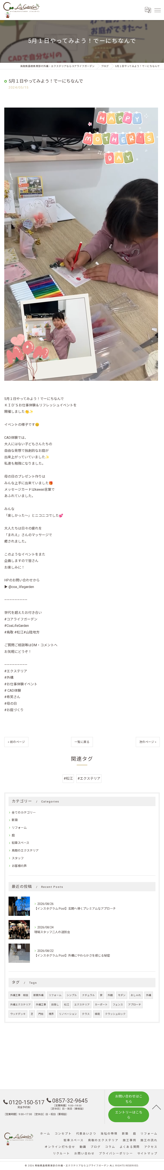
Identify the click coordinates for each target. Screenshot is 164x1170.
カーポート (101, 1004)
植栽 (97, 1013)
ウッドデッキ (18, 1013)
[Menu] (157, 10)
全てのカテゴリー (24, 812)
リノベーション (68, 1013)
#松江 (68, 778)
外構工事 (41, 1004)
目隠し (55, 1004)
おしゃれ (136, 995)
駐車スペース (20, 843)
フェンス (118, 1004)
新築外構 (38, 995)
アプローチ (134, 1004)
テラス (86, 1013)
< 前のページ (16, 742)
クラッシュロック (115, 1013)
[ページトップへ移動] (156, 1107)
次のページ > (147, 742)
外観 (110, 995)
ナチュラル (88, 995)
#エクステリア (89, 778)
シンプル (72, 995)
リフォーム (19, 827)
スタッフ (18, 858)
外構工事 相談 (19, 995)
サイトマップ (147, 1153)
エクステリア (82, 1004)
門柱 (41, 1013)
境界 (51, 1013)
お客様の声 (19, 866)
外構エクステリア (20, 1004)
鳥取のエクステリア (25, 850)
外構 (148, 995)
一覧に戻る (82, 742)
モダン (122, 995)
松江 (66, 1004)
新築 (15, 820)
